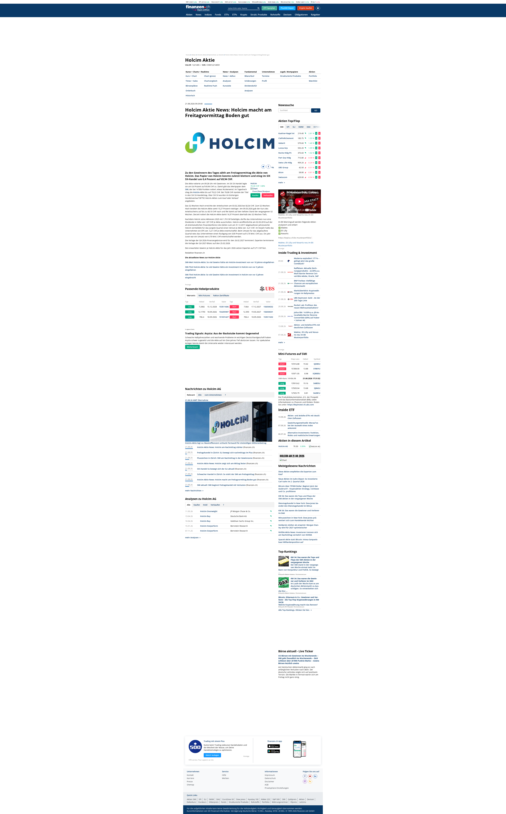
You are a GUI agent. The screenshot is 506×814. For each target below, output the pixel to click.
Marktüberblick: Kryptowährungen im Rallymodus (306, 291)
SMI (187, 2)
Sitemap (190, 785)
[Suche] (258, 8)
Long (189, 307)
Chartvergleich (210, 81)
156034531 (268, 312)
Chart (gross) (210, 76)
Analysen (227, 81)
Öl (311, 2)
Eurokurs (202, 802)
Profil (264, 81)
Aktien (189, 15)
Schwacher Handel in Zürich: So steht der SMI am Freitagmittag (225, 474)
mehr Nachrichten (193, 490)
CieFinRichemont (286, 138)
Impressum (270, 775)
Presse (190, 782)
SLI (205, 799)
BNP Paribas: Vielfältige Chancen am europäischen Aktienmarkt (306, 283)
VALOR (188, 65)
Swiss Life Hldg (285, 162)
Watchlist (313, 81)
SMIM (211, 799)
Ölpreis (293, 802)
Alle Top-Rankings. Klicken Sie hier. (294, 610)
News (198, 15)
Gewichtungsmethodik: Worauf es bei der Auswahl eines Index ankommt (303, 425)
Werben (225, 778)
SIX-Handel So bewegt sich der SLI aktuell (215, 469)
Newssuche (286, 105)
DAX (226, 2)
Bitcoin (283, 2)
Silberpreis (213, 802)
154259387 (224, 312)
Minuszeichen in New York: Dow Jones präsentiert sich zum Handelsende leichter (297, 519)
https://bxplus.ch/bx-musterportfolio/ (294, 237)
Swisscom (282, 177)
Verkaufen (268, 195)
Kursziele (227, 85)
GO (315, 110)
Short (234, 307)
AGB (266, 785)
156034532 (268, 306)
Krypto (243, 15)
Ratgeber (315, 15)
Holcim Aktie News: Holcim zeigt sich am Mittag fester (221, 463)
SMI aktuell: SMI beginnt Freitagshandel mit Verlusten (221, 485)
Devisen (287, 15)
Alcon (280, 172)
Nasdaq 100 (253, 799)
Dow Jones (240, 799)
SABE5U (316, 383)
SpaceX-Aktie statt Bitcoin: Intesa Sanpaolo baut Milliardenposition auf (297, 540)
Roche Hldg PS (284, 153)
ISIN (204, 65)
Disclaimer (269, 782)
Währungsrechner (280, 802)
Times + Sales (192, 81)
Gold (269, 2)
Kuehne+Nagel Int (286, 133)
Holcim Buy (205, 516)
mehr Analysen (192, 537)
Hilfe (224, 775)
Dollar (298, 2)
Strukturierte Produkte (290, 76)
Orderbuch (190, 90)
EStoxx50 (255, 2)
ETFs (226, 15)
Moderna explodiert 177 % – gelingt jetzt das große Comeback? (306, 261)
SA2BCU (316, 393)
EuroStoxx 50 (228, 799)
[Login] (318, 8)
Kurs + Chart (191, 76)
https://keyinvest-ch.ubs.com (300, 404)
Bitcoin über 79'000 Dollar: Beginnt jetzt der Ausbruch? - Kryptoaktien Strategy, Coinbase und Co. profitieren (298, 489)
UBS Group (283, 167)
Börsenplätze (192, 85)
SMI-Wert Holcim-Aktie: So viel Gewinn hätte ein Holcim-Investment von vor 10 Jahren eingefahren (229, 262)
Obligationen (301, 15)
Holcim (253, 183)
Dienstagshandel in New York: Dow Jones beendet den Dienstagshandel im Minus (298, 504)
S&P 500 (276, 799)
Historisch (190, 95)
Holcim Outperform (209, 526)
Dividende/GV (251, 85)
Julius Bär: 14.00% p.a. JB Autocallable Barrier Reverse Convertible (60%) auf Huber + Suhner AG (306, 316)
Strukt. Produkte (258, 15)
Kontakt (190, 775)
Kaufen (255, 195)
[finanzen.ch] (198, 6)
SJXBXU (317, 364)
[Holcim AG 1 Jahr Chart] (314, 446)
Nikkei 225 (265, 799)
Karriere (190, 778)
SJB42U (317, 388)
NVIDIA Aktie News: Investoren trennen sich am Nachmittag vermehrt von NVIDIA (298, 533)
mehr (280, 182)
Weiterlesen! (192, 347)
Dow (213, 2)
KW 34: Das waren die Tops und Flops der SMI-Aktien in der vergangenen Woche (296, 497)
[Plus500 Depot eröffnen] (200, 9)
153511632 (268, 317)
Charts (254, 191)
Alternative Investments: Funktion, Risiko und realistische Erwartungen (304, 434)
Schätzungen (250, 81)
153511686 (224, 306)
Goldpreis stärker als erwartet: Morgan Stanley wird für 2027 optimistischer (298, 526)
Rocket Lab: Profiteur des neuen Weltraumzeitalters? (306, 306)
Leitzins (302, 802)
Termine (265, 76)
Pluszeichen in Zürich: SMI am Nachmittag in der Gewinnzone (224, 458)
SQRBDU (316, 373)
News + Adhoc (229, 76)
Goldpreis (292, 799)
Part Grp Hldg (284, 157)
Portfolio (313, 76)
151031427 (224, 317)
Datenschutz (270, 778)
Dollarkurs (191, 802)
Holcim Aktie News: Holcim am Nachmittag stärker (220, 447)
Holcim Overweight (208, 511)
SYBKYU (316, 368)
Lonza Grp (283, 148)
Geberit (281, 143)
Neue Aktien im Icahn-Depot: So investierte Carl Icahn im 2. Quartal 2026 (297, 480)
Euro (240, 2)
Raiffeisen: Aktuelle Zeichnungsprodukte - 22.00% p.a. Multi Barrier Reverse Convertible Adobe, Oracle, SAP (307, 272)
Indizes (208, 15)
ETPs (234, 15)
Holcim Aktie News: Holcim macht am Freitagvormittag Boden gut (226, 479)
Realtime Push (210, 85)
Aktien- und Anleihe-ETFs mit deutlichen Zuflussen (307, 326)
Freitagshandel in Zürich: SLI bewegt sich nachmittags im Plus (225, 452)
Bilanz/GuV (249, 76)
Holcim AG (283, 446)
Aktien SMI (191, 799)
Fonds (218, 15)
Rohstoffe (275, 15)
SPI (200, 2)
